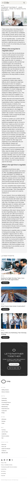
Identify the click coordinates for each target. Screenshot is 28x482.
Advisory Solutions (5, 391)
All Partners (4, 419)
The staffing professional (13, 172)
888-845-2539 (5, 452)
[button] (2, 2)
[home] (6, 2)
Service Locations (5, 436)
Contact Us (4, 450)
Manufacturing (5, 406)
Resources (4, 444)
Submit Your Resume (6, 448)
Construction (4, 410)
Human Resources (5, 408)
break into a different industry (11, 87)
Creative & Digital (5, 404)
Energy (3, 412)
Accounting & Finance (6, 402)
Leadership (4, 433)
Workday (3, 421)
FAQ (2, 438)
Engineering (4, 400)
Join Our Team (5, 431)
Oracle (3, 423)
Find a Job (4, 446)
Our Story (4, 429)
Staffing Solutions (5, 389)
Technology (4, 398)
